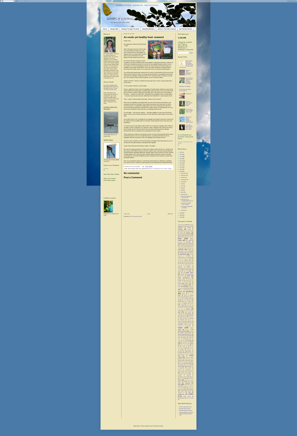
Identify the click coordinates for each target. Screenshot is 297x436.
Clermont (179, 258)
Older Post (170, 213)
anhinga (189, 227)
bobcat (186, 243)
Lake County (188, 312)
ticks (180, 378)
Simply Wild (114, 29)
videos (185, 384)
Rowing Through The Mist (130, 29)
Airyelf (151, 426)
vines (179, 386)
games (190, 289)
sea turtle (190, 358)
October (183, 177)
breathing (190, 245)
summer (186, 370)
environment (190, 274)
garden (180, 291)
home (192, 303)
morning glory (181, 322)
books (191, 243)
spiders (179, 366)
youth (192, 398)
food (154, 168)
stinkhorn (179, 369)
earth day (180, 272)
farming (189, 278)
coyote (185, 263)
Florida (179, 283)
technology (188, 373)
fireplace (190, 280)
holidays (185, 303)
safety (183, 355)
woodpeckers (181, 398)
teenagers (180, 375)
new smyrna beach (185, 330)
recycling (180, 351)
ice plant (185, 307)
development (188, 268)
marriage (191, 318)
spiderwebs (186, 366)
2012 (181, 167)
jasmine (185, 310)
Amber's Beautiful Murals (185, 406)
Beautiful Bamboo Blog (184, 408)
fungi (185, 289)
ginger (179, 295)
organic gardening (182, 334)
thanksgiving (181, 377)
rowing (191, 354)
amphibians (180, 227)
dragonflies (189, 269)
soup (186, 364)
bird (186, 236)
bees (192, 235)
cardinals (191, 251)
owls (183, 335)
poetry (191, 343)
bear (188, 235)
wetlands (189, 390)
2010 (181, 171)
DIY (178, 269)
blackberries (180, 242)
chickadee (188, 255)
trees (179, 380)
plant (186, 341)
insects (188, 309)
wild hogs (188, 392)
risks (179, 354)
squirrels (182, 367)
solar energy (180, 364)
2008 (181, 215)
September (184, 179)
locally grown (183, 316)
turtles (185, 381)
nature (180, 328)
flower (179, 285)
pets (183, 340)
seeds (192, 360)
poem (188, 343)
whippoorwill (180, 392)
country (191, 262)
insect (190, 307)
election (183, 274)
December (183, 173)
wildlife (190, 394)
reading (185, 348)
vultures (179, 387)
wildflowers (181, 394)
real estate (191, 348)
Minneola (179, 321)
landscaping (188, 313)
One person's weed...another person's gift (189, 110)
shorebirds (191, 361)
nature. (186, 329)
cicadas (185, 257)
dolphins (183, 269)
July (182, 183)
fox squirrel (180, 288)
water (184, 389)
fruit (192, 288)
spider (190, 364)
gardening (157, 168)
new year (191, 331)
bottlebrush (182, 245)
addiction (181, 224)
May (182, 188)
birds (180, 239)
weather (191, 389)
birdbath (190, 236)
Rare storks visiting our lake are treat (186, 197)
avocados (191, 230)
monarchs (185, 321)
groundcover (180, 300)
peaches (185, 337)
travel (184, 378)
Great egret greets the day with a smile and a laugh (189, 127)
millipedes (189, 319)
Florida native (188, 283)
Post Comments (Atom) (136, 216)
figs (185, 280)
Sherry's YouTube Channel (167, 29)
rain (188, 345)
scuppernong (184, 358)
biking (181, 236)
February (183, 194)
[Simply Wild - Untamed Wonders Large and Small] (178, 145)
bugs (180, 248)
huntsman (189, 306)
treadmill (190, 378)
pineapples (180, 341)
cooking (179, 262)
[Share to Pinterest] (151, 166)
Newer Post (127, 213)
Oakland (189, 332)
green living (189, 298)
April (182, 190)
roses (187, 354)
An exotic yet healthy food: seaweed (186, 203)
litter (192, 315)
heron (190, 301)
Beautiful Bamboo (148, 29)
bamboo (188, 232)
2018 (181, 154)
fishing (189, 281)
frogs (188, 288)
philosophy (188, 340)
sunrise (191, 370)
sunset (182, 372)
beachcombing (181, 235)
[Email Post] (143, 166)
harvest (188, 300)
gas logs (190, 293)
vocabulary (185, 386)
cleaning (190, 257)
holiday (179, 303)
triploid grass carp (188, 380)
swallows (189, 372)
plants (191, 342)
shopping (185, 361)
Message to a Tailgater (184, 86)
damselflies (180, 266)
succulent (180, 370)
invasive (180, 310)
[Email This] (146, 166)
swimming (180, 373)
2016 (181, 158)
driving (179, 271)
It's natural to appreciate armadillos (186, 207)
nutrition (165, 168)
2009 (181, 213)
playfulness (183, 343)
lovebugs (185, 318)
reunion (190, 352)
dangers (188, 266)
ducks (185, 271)
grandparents (186, 297)
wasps (179, 389)
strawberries (188, 369)
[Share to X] (149, 166)
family (188, 275)
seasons (180, 360)
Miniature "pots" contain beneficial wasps (189, 103)
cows (181, 263)
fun (181, 289)
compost (190, 258)
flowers (185, 285)
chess (191, 254)
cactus (179, 251)
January (183, 210)
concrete (179, 260)
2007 (181, 217)
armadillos (185, 230)
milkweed (182, 319)
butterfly (189, 249)
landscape (180, 313)
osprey (190, 334)
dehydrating (180, 268)
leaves (184, 315)
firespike (179, 281)
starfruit (189, 367)
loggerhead (191, 316)
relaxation (180, 352)
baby (181, 232)
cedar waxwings (189, 252)
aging (186, 224)
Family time (188, 93)
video (179, 384)
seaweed (170, 168)
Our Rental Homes (185, 29)
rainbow (183, 346)
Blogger (161, 426)
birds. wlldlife (189, 240)
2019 (181, 152)
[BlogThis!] (147, 166)
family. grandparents (183, 277)
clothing (184, 258)
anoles (189, 229)
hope (190, 304)
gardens (183, 293)
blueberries (188, 242)
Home (105, 29)
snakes (189, 363)
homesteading (183, 304)
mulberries (180, 324)
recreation (189, 349)
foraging (190, 286)
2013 (181, 165)
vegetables (187, 383)
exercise (182, 275)
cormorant (185, 262)
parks (179, 337)
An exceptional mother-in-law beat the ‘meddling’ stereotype (189, 80)
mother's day (189, 322)
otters (179, 335)
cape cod (185, 251)
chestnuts (180, 255)
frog (184, 288)
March (182, 192)
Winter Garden (187, 396)
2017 (181, 156)
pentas (179, 338)
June (182, 186)
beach (189, 234)
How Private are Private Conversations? (185, 90)
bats (184, 233)
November (183, 175)
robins (183, 354)
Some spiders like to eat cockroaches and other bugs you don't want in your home (186, 64)
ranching (189, 346)
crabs (190, 263)
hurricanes (180, 307)
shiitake (180, 361)
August (183, 181)
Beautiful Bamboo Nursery (185, 410)
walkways (190, 387)
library (188, 315)
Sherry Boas (106, 168)
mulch (161, 168)
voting (190, 386)
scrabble (187, 357)
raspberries (180, 348)
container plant (187, 260)
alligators (180, 226)
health (179, 301)
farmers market (181, 278)
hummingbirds (181, 306)
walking (184, 387)
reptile (185, 352)
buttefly (185, 248)
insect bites (180, 309)
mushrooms (188, 326)
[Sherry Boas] (104, 170)
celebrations (182, 254)
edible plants (149, 168)
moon (190, 321)
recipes (181, 349)
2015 (181, 160)
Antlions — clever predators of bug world (189, 72)
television (188, 375)
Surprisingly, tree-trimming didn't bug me (187, 200)
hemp (185, 301)
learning (179, 315)
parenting (189, 335)
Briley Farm (180, 246)
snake (184, 363)
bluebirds (180, 243)
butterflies (181, 249)
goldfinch (185, 295)
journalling (190, 310)
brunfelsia (191, 246)
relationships (188, 351)
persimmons (186, 338)
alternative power (188, 226)
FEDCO (179, 280)
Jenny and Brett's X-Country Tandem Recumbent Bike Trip (186, 414)
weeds (182, 390)
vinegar (190, 384)
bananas (180, 233)
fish (184, 281)
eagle (189, 271)
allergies (190, 224)
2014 (181, 163)
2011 (181, 169)
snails (180, 363)
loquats (180, 318)
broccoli (186, 246)
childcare (180, 257)
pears (190, 337)
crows (186, 265)
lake (179, 312)
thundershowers (189, 377)
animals (180, 229)
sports (192, 366)
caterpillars (182, 252)
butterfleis (190, 248)
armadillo (180, 230)
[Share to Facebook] (150, 166)
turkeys (179, 381)
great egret (182, 298)
